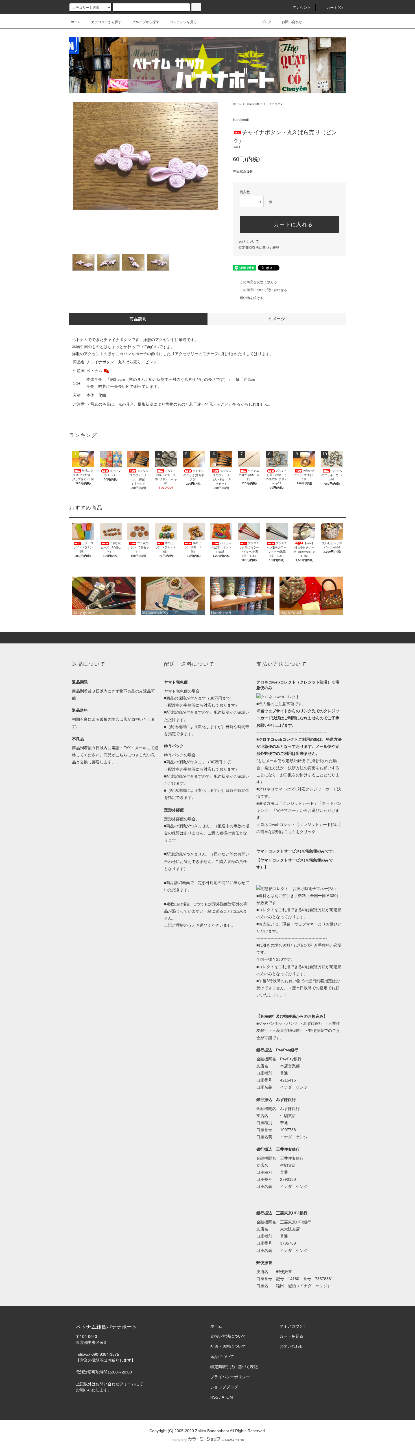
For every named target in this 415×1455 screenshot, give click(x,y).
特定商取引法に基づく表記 (259, 248)
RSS (214, 1397)
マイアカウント (293, 1326)
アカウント (302, 8)
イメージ (276, 319)
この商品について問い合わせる (263, 290)
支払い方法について (228, 1336)
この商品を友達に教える (258, 282)
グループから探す (145, 22)
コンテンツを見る (183, 22)
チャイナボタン (273, 104)
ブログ (266, 22)
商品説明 (138, 319)
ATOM (227, 1397)
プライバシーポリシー (230, 1377)
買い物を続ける (251, 298)
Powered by (179, 1440)
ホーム (76, 22)
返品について (249, 241)
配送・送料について (228, 1346)
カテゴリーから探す (106, 22)
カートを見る (291, 1336)
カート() (335, 8)
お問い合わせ (292, 22)
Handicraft (252, 104)
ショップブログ (224, 1387)
